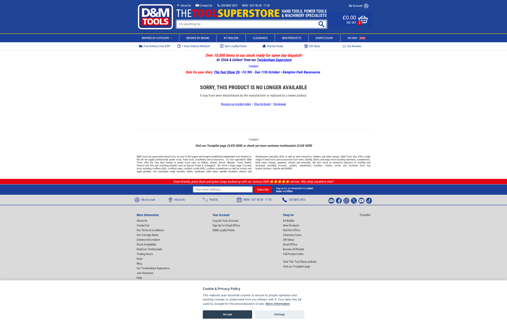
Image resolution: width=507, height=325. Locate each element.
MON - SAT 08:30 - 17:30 (256, 5)
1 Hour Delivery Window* (196, 46)
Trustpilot (253, 65)
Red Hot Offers (291, 230)
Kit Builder (231, 38)
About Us (185, 5)
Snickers (267, 168)
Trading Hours (145, 254)
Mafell (248, 162)
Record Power (194, 165)
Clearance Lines (292, 235)
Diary (140, 259)
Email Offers (290, 244)
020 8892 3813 (228, 5)
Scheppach (209, 165)
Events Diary (324, 38)
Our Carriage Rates (147, 235)
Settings (279, 314)
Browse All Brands (293, 249)
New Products (291, 38)
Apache (276, 168)
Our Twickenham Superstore (153, 268)
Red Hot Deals (275, 46)
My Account (356, 6)
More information (278, 303)
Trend (240, 162)
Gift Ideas (314, 46)
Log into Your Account (225, 220)
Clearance (260, 38)
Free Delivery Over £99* (157, 46)
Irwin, (301, 159)
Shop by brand (262, 104)
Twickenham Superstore (274, 60)
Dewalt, (213, 162)
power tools (175, 159)
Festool (140, 165)
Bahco (316, 159)
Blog (139, 263)
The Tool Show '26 (226, 72)
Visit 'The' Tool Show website (299, 262)
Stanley (308, 159)
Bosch (222, 162)
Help (139, 278)
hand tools (188, 159)
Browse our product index (236, 104)
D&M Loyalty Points (224, 230)
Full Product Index (293, 254)
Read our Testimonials (149, 249)
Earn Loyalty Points (236, 46)
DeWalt (288, 168)
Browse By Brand (197, 38)
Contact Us (205, 5)
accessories (217, 159)
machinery (201, 159)
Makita (204, 162)
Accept (227, 314)
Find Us (214, 199)
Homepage (280, 104)
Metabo (231, 162)
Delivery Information (148, 240)
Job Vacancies (145, 273)
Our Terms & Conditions (150, 230)
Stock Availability (146, 244)
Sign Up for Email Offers (226, 225)
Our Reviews (354, 46)
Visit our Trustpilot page (296, 266)
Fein (152, 165)
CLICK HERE (234, 146)
